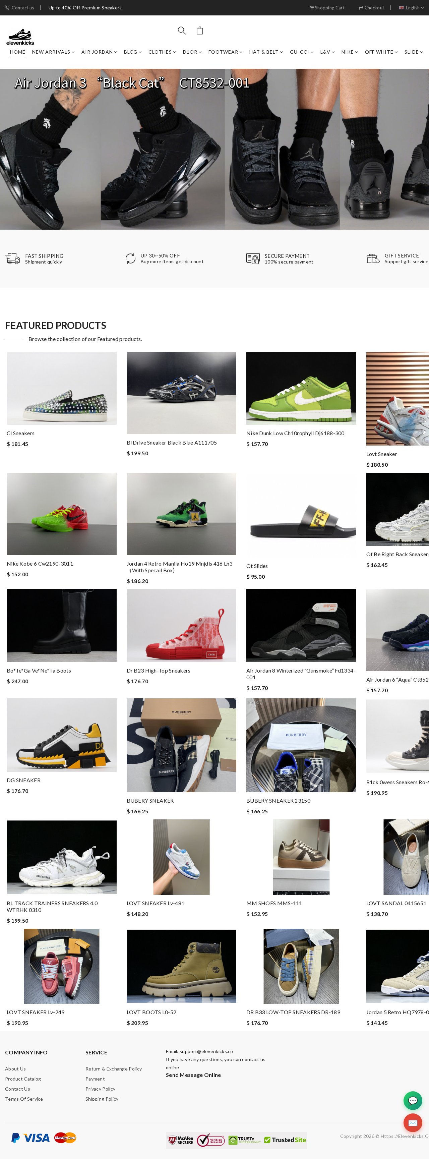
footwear (223, 52)
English (413, 7)
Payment (95, 1079)
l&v (325, 52)
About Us (15, 1068)
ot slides (257, 566)
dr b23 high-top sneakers (159, 670)
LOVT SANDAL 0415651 (396, 903)
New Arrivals (51, 52)
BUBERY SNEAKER (150, 800)
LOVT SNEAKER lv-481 (156, 903)
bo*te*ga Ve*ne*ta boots (39, 670)
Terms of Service (24, 1099)
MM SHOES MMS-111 (274, 903)
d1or (190, 52)
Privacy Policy (100, 1089)
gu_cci (299, 52)
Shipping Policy (102, 1099)
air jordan (97, 52)
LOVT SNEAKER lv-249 (36, 1012)
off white (379, 52)
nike (348, 52)
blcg (130, 52)
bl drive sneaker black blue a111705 (172, 442)
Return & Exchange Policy (113, 1068)
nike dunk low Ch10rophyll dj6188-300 (295, 433)
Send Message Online (193, 1074)
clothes (160, 52)
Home (17, 52)
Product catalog (23, 1079)
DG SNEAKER (24, 780)
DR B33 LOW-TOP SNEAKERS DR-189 (293, 1012)
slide (412, 52)
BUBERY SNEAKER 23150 (278, 800)
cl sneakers (21, 433)
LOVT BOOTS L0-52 (152, 1012)
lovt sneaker (381, 454)
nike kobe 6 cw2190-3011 (40, 563)
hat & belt (264, 52)
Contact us (23, 7)
